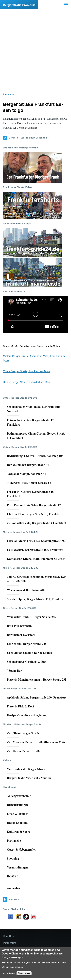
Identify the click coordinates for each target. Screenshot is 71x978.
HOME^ (12, 876)
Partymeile (14, 840)
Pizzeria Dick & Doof (20, 706)
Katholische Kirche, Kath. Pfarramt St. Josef (36, 559)
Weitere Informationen (12, 967)
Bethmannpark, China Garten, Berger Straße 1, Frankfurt (36, 435)
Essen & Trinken (17, 813)
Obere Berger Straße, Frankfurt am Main (26, 371)
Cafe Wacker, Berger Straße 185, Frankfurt (35, 550)
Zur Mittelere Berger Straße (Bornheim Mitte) (37, 742)
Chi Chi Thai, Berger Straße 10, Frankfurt (34, 514)
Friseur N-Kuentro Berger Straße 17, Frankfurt (30, 422)
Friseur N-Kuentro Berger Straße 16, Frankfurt (30, 493)
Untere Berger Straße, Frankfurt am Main (27, 382)
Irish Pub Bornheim (20, 626)
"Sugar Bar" (15, 670)
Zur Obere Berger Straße (23, 733)
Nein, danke (24, 973)
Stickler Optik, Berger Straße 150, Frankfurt (36, 599)
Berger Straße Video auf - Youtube (29, 778)
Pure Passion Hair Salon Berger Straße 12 (34, 505)
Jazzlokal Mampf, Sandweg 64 (26, 474)
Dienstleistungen (17, 805)
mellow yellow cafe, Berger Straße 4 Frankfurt (36, 523)
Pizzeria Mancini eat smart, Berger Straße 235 (36, 679)
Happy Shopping (17, 822)
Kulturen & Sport (18, 831)
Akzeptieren (9, 973)
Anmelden (13, 888)
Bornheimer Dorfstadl (21, 635)
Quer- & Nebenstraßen (21, 849)
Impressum (9, 943)
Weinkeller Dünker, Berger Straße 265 (31, 617)
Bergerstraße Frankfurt (19, 5)
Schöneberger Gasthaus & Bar (26, 661)
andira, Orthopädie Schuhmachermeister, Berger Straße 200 (37, 578)
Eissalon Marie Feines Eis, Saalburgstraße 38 (36, 541)
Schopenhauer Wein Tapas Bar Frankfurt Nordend (33, 408)
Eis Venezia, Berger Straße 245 (26, 644)
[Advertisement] (35, 46)
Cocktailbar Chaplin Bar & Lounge (30, 652)
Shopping (13, 858)
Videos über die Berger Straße (26, 769)
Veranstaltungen (17, 867)
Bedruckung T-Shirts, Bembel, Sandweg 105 (35, 456)
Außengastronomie (19, 796)
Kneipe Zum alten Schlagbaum (27, 715)
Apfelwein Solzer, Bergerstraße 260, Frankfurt (36, 697)
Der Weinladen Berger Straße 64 (28, 465)
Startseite (8, 94)
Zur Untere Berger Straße (23, 751)
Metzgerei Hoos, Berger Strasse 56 (29, 482)
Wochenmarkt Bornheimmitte (26, 590)
